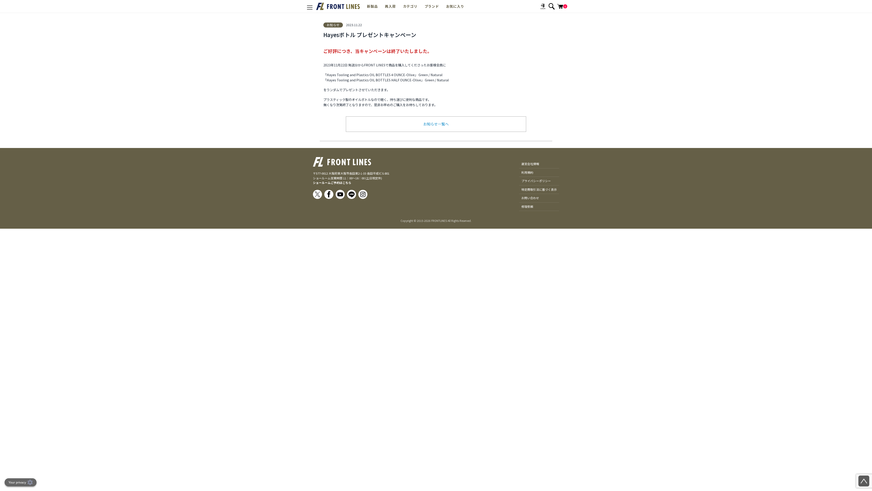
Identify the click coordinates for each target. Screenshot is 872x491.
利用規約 (527, 172)
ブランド (432, 6)
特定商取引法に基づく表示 (539, 189)
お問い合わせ (530, 198)
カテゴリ (410, 6)
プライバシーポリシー (536, 181)
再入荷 (390, 6)
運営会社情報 (530, 164)
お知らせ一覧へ (436, 124)
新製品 (372, 6)
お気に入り (455, 6)
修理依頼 (527, 206)
